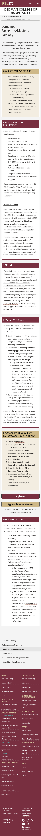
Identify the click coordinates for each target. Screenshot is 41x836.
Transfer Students (7, 771)
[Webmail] (30, 3)
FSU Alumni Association (30, 715)
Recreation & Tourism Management (8, 737)
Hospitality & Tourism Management (8, 720)
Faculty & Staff (6, 683)
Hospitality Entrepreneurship (7, 757)
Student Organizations (29, 691)
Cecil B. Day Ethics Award (30, 739)
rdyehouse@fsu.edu (20, 574)
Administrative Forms (8, 709)
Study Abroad (26, 687)
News (24, 767)
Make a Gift (26, 723)
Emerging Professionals (30, 735)
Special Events (6, 750)
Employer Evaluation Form (29, 706)
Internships (25, 683)
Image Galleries (27, 771)
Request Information (8, 790)
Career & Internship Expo (30, 746)
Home (3, 17)
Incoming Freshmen (8, 766)
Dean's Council (6, 687)
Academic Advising (28, 679)
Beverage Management (9, 746)
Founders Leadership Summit (29, 751)
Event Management (8, 732)
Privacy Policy (8, 820)
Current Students (14, 17)
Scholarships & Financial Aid (9, 776)
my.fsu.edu (19, 441)
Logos (24, 775)
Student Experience (8, 782)
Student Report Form (29, 700)
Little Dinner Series (7, 691)
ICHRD (3, 696)
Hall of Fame (26, 730)
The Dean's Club (27, 719)
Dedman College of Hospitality (20, 11)
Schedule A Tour (7, 786)
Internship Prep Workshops (27, 758)
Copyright (6, 822)
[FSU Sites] (38, 3)
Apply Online (5, 794)
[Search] (34, 3)
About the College (7, 679)
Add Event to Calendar (9, 705)
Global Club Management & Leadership (10, 726)
